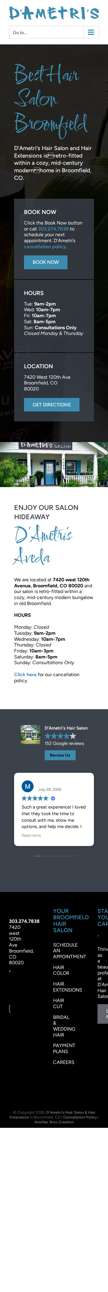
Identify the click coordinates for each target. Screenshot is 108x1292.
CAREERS (63, 1061)
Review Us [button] (60, 753)
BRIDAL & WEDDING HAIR (64, 1024)
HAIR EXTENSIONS (67, 985)
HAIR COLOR (61, 969)
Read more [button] (31, 834)
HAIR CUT (58, 1002)
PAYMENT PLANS (64, 1047)
